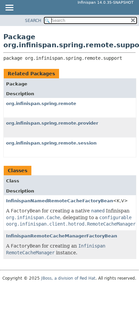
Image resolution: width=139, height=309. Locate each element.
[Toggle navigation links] (9, 8)
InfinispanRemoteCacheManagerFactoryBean (61, 235)
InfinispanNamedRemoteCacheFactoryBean (59, 200)
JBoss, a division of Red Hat (68, 278)
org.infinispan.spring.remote (41, 103)
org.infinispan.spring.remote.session (51, 143)
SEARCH (33, 20)
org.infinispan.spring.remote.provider (52, 123)
